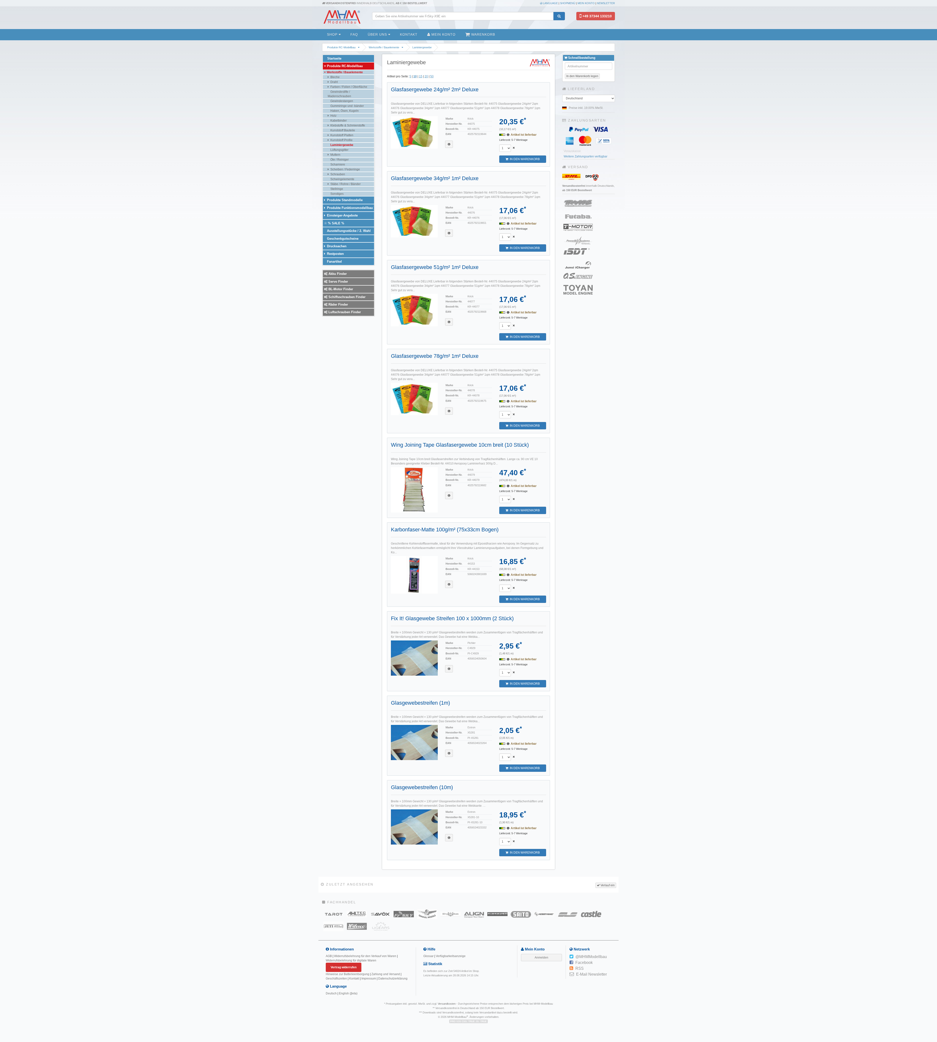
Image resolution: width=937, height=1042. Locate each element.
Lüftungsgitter (339, 150)
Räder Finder (337, 304)
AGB (329, 956)
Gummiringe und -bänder (347, 106)
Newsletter (606, 3)
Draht (334, 82)
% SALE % (335, 223)
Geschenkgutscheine (342, 238)
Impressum (368, 978)
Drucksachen (336, 246)
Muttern (335, 154)
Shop (333, 34)
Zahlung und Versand (385, 974)
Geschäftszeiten (336, 978)
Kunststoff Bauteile (342, 130)
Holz (333, 115)
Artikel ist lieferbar (524, 134)
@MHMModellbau (591, 957)
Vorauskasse (572, 151)
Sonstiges (337, 194)
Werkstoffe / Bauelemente (384, 47)
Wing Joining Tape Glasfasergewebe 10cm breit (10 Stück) (460, 445)
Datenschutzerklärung (392, 978)
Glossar (428, 956)
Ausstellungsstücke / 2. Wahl (348, 231)
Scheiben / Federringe (345, 169)
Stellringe (336, 189)
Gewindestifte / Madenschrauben (339, 94)
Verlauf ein (607, 885)
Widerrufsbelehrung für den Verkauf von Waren (365, 956)
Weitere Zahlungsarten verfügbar (585, 156)
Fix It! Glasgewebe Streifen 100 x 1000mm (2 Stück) (452, 618)
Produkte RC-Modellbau (341, 47)
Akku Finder (337, 274)
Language (550, 3)
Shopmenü (567, 3)
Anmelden (541, 957)
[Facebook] (571, 963)
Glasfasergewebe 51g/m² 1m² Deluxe (435, 267)
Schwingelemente (342, 179)
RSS (579, 968)
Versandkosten (447, 1003)
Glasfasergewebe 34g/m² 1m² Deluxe (435, 178)
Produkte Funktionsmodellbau (349, 208)
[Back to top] (932, 937)
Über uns (378, 34)
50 (432, 76)
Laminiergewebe (422, 47)
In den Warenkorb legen (582, 76)
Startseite (333, 58)
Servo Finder (337, 281)
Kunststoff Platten (341, 135)
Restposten (335, 254)
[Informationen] (449, 144)
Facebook (584, 962)
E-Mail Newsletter (591, 974)
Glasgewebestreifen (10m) (422, 787)
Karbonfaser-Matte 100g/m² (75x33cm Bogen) (445, 529)
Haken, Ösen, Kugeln (344, 111)
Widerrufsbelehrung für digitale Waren (351, 960)
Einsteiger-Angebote (342, 215)
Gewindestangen (341, 101)
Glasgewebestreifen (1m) (420, 703)
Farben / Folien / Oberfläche (348, 87)
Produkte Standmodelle (344, 200)
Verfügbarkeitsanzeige (451, 956)
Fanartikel (334, 261)
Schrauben (337, 174)
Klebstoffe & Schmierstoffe (347, 125)
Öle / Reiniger (339, 159)
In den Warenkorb (524, 159)
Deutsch (331, 993)
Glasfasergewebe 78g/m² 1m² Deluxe (435, 356)
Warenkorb (482, 34)
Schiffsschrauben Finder (346, 297)
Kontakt (409, 34)
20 (426, 76)
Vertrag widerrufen (343, 967)
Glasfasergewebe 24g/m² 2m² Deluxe (435, 89)
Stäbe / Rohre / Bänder (345, 184)
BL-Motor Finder (340, 289)
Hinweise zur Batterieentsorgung (347, 974)
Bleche (335, 77)
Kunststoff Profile (341, 140)
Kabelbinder (338, 120)
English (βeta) (348, 993)
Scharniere (337, 164)
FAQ (354, 34)
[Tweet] (571, 957)
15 (420, 76)
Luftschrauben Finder (344, 312)
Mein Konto (586, 3)
